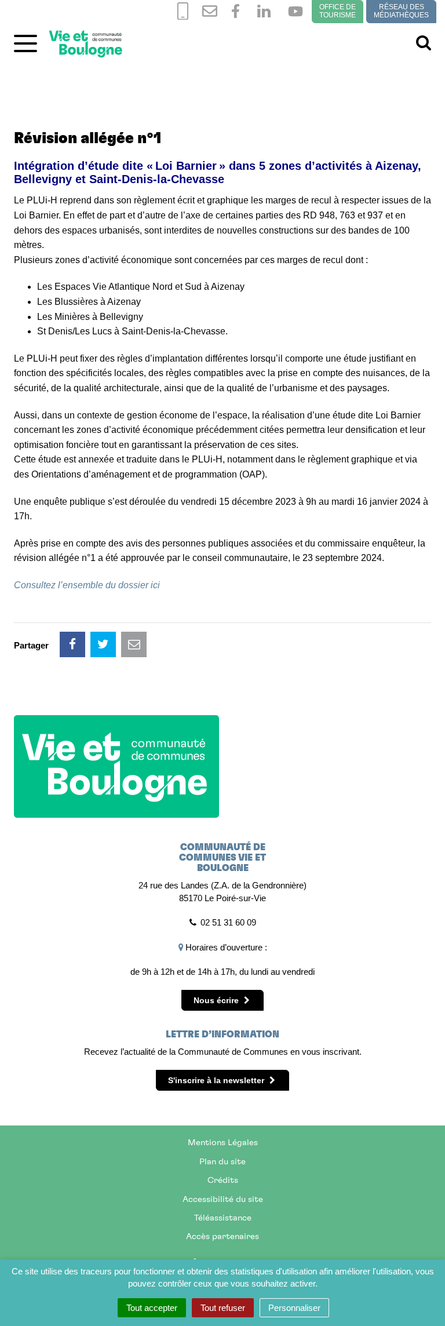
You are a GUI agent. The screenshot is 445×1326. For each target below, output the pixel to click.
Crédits (222, 1180)
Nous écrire (217, 1000)
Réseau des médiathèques (401, 11)
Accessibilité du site (223, 1199)
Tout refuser (222, 1308)
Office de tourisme (337, 11)
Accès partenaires (222, 1236)
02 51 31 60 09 (228, 922)
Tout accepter (151, 1308)
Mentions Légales (223, 1142)
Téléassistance (222, 1218)
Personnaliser (294, 1308)
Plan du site (222, 1161)
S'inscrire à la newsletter (217, 1080)
